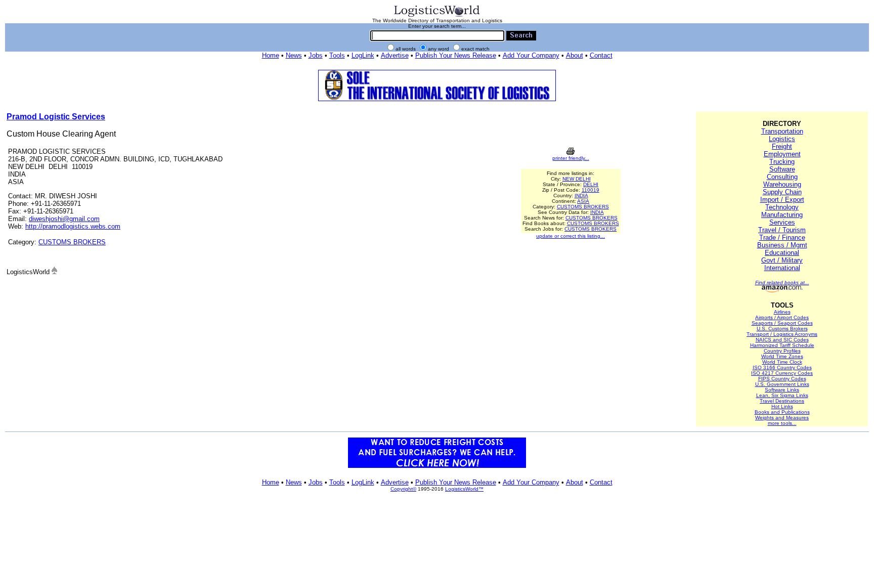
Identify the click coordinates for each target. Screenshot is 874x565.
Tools (337, 55)
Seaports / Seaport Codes (782, 323)
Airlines (782, 312)
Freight (782, 146)
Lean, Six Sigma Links (782, 395)
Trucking (782, 161)
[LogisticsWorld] (437, 16)
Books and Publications (782, 412)
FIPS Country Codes (782, 378)
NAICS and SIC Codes (782, 339)
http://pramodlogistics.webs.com (72, 226)
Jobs (316, 55)
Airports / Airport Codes (782, 317)
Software (782, 169)
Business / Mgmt (782, 245)
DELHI (590, 184)
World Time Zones (782, 356)
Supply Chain (782, 192)
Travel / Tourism (782, 230)
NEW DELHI (576, 179)
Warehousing (782, 184)
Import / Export (782, 199)
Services (782, 222)
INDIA (581, 195)
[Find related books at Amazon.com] (782, 290)
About (574, 55)
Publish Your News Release (455, 55)
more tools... (782, 423)
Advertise (395, 55)
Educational (782, 252)
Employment (782, 154)
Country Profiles (782, 351)
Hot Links (782, 406)
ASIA (583, 201)
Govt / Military (782, 260)
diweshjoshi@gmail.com (64, 219)
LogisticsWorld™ (464, 489)
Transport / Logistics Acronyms (782, 334)
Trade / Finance (782, 237)
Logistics (782, 139)
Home (270, 55)
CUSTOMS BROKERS (72, 242)
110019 (590, 190)
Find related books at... (782, 282)
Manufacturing (782, 215)
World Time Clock (782, 362)
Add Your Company (531, 55)
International (782, 268)
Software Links (782, 390)
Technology (782, 207)
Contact (601, 55)
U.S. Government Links (782, 384)
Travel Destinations (782, 401)
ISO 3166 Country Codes (782, 367)
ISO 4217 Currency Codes (782, 373)
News (294, 55)
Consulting (782, 177)
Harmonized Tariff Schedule (782, 345)
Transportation (782, 131)
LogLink (363, 55)
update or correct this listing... (570, 236)
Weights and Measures (782, 417)
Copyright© (403, 489)
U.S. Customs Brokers (782, 328)
